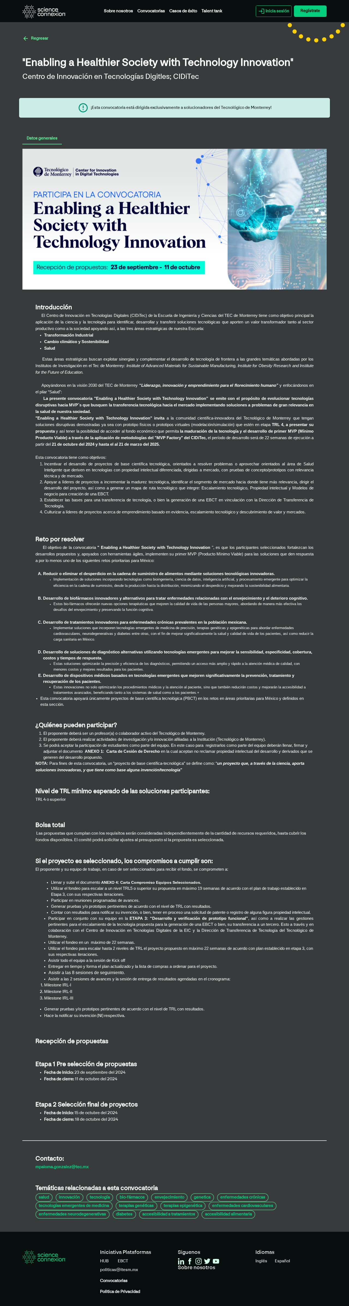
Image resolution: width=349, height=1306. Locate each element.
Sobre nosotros (118, 11)
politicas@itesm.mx (119, 1270)
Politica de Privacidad (120, 1292)
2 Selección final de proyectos (86, 1105)
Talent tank (211, 11)
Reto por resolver (59, 539)
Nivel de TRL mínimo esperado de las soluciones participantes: (122, 791)
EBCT (123, 1261)
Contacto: (49, 1159)
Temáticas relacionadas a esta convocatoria (96, 1188)
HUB (104, 1261)
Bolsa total (50, 825)
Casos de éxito (183, 11)
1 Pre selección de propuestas (86, 1064)
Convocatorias (151, 11)
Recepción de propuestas (71, 1041)
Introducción (53, 307)
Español (282, 1261)
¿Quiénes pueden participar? (76, 725)
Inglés (261, 1261)
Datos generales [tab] (42, 138)
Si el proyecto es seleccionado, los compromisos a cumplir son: (124, 861)
